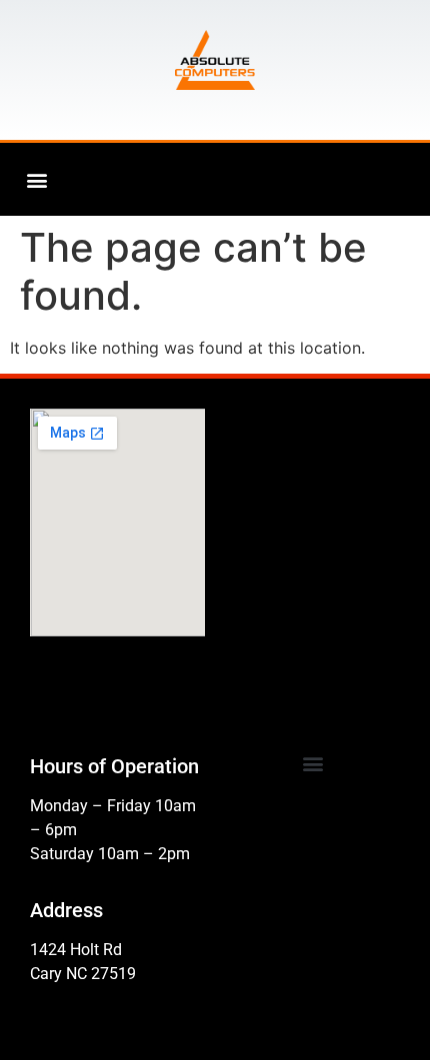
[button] (36, 179)
